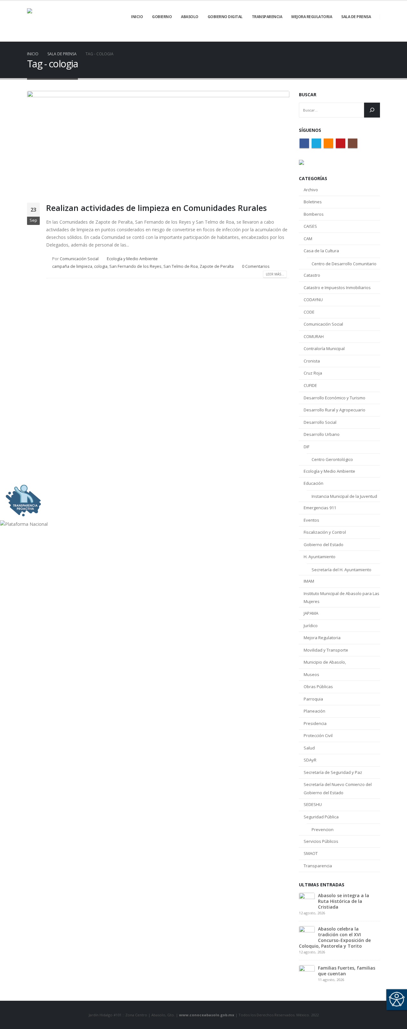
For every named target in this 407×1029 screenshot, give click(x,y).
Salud (309, 748)
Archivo (311, 190)
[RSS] (353, 37)
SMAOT (311, 853)
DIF (306, 447)
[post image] (158, 142)
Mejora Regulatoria (322, 637)
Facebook (304, 143)
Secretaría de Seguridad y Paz (333, 772)
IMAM (309, 581)
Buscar (307, 94)
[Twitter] (342, 37)
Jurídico (311, 625)
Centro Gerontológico (332, 459)
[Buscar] (372, 110)
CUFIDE (310, 385)
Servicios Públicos (321, 841)
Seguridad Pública (321, 817)
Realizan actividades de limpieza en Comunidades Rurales (156, 207)
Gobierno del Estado (323, 544)
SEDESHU (313, 804)
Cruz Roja (313, 373)
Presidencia (315, 723)
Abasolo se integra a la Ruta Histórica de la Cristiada (343, 901)
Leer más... (275, 274)
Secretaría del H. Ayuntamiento (341, 569)
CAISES (310, 226)
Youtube (340, 143)
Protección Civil (318, 735)
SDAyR (310, 760)
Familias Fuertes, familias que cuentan (346, 971)
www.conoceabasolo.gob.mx (206, 1014)
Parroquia (313, 699)
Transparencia (318, 866)
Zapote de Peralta (217, 266)
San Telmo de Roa (180, 266)
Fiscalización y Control (325, 532)
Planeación (314, 711)
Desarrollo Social (320, 422)
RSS (328, 143)
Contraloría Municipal (324, 348)
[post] (307, 900)
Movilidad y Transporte (326, 650)
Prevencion (323, 829)
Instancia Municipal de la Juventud (344, 496)
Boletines (313, 202)
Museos (311, 674)
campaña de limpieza (72, 266)
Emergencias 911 (320, 508)
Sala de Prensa (356, 16)
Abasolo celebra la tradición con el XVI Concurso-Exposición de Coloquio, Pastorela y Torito (335, 937)
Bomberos (314, 214)
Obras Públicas (318, 686)
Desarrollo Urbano (322, 434)
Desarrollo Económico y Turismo (334, 398)
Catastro (312, 275)
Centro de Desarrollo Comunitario (344, 264)
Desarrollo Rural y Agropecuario (334, 410)
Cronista (312, 361)
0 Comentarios (256, 266)
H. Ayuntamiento (319, 556)
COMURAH (314, 336)
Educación (313, 483)
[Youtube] (364, 37)
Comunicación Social (79, 258)
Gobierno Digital (225, 16)
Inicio (137, 16)
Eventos (311, 520)
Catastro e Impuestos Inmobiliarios (337, 287)
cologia (100, 266)
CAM (308, 238)
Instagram (352, 143)
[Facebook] (332, 37)
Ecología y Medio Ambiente (132, 258)
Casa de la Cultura (321, 251)
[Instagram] (375, 37)
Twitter (316, 143)
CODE (309, 312)
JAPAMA (311, 613)
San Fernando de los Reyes (135, 266)
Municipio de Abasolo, (325, 662)
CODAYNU (313, 299)
